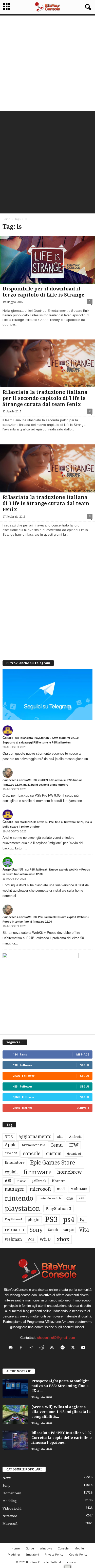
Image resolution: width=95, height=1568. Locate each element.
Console (63, 1548)
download (74, 1153)
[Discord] (12, 1348)
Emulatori (32, 1554)
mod (61, 1189)
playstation (22, 1208)
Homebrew (12, 1493)
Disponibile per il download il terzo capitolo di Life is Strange (43, 292)
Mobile (79, 1548)
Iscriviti (82, 1108)
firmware (37, 1172)
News (7, 1478)
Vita (84, 1230)
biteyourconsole (33, 1145)
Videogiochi (12, 1508)
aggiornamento (34, 1136)
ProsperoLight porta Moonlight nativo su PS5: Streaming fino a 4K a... (60, 1386)
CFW (73, 1145)
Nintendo (10, 1516)
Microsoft (10, 1524)
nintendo (19, 1198)
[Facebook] (22, 1348)
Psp (82, 1219)
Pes (81, 1198)
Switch (53, 1230)
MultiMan (78, 1189)
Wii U (45, 1239)
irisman (22, 1181)
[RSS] (53, 1348)
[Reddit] (43, 1348)
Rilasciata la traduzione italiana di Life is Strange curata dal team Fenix (46, 503)
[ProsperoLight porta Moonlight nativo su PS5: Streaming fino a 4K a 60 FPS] (15, 1388)
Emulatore (15, 1162)
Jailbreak (39, 1181)
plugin (34, 1220)
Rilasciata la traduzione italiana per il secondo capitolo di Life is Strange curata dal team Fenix (45, 398)
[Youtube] (84, 1348)
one (69, 1198)
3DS (9, 1136)
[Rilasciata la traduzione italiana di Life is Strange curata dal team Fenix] (47, 468)
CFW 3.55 (11, 1153)
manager (14, 1189)
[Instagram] (32, 1348)
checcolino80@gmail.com (56, 1338)
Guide (30, 1548)
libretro (59, 1181)
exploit (11, 1172)
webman (13, 1239)
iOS (8, 1180)
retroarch (14, 1229)
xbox (62, 1239)
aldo (60, 1137)
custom (54, 1153)
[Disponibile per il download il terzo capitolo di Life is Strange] (47, 260)
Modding (10, 1501)
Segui (84, 1065)
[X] (74, 1348)
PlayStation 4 (13, 1219)
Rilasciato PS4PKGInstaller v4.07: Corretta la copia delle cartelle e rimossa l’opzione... (61, 1438)
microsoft (40, 1189)
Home (6, 219)
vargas (68, 1230)
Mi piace (82, 1054)
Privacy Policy (54, 1554)
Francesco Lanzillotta (17, 780)
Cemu (56, 1145)
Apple (10, 1144)
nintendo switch (50, 1198)
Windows (46, 1548)
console (32, 1154)
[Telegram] (64, 1348)
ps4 (68, 1219)
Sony (36, 1230)
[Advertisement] (47, 63)
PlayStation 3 (58, 1208)
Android (75, 1137)
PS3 (51, 1219)
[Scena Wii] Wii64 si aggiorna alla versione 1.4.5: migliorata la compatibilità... (61, 1412)
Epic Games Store (52, 1162)
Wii (30, 1239)
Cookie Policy (78, 1554)
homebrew (69, 1172)
